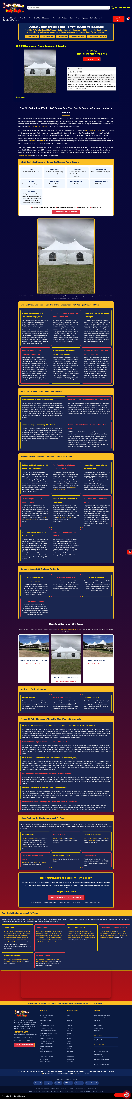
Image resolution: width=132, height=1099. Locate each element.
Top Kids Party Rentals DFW (101, 1064)
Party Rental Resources (11, 20)
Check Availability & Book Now (66, 212)
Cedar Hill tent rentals (79, 933)
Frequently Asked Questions (102, 1017)
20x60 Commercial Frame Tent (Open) (33, 660)
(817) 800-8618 (98, 1003)
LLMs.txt (101, 1091)
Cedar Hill (105, 838)
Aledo (68, 1015)
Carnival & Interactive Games (48, 1033)
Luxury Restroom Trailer (46, 1046)
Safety (66, 1091)
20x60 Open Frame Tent (66, 577)
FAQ (52, 1091)
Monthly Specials (99, 1028)
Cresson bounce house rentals (53, 940)
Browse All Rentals (45, 1061)
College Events (98, 1054)
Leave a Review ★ (91, 1083)
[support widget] (126, 1095)
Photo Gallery (98, 1025)
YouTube (58, 1083)
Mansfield (37, 838)
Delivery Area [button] (74, 18)
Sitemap (95, 1091)
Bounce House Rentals (46, 1015)
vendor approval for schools (65, 517)
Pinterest (79, 1083)
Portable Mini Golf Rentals (47, 1041)
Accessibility (87, 1091)
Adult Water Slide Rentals (101, 1062)
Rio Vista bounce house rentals (47, 942)
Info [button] (29, 18)
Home (5, 18)
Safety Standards (96, 18)
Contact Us (97, 1020)
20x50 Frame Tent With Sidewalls (66, 678)
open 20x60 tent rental (93, 130)
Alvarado (71, 838)
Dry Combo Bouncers (46, 1023)
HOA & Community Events (101, 1051)
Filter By (23, 18)
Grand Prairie (91, 840)
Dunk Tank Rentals (45, 1036)
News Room (97, 1030)
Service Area (45, 1091)
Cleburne (61, 838)
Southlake (70, 1051)
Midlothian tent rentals (75, 931)
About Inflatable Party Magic (102, 1015)
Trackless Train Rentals (46, 1038)
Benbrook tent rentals (23, 933)
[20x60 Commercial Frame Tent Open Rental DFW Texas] (33, 646)
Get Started (123, 1095)
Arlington (31, 838)
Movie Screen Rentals (46, 1051)
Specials (85, 18)
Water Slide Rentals (45, 1017)
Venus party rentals (56, 935)
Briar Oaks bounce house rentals (45, 959)
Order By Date (118, 19)
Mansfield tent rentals (10, 933)
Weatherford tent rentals (107, 931)
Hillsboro (55, 859)
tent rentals (33, 919)
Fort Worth (25, 838)
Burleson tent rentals (42, 931)
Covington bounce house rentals (86, 937)
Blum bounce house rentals (16, 961)
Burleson (55, 838)
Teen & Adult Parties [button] (60, 18)
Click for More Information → (34, 664)
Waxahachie (93, 838)
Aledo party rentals (110, 933)
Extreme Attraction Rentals (48, 1030)
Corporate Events (99, 1049)
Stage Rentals (44, 1048)
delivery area (60, 809)
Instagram (48, 1083)
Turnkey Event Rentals (100, 1056)
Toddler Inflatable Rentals (47, 1054)
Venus (68, 1054)
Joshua (69, 1041)
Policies (72, 1091)
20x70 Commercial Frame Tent (98, 660)
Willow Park (37, 862)
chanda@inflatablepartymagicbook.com (25, 1034)
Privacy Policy (79, 1091)
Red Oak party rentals (82, 935)
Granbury (33, 141)
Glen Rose (70, 1030)
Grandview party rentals (43, 935)
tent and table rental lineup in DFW (69, 629)
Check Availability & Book (24, 1045)
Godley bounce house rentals (44, 937)
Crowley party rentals (14, 937)
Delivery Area (97, 1023)
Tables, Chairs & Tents (46, 1043)
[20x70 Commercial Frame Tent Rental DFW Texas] (98, 646)
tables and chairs (24, 155)
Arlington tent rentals (24, 931)
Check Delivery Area (92, 59)
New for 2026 (44, 1059)
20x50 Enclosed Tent (97, 577)
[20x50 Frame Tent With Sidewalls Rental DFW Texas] (66, 654)
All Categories (37, 1091)
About (61, 1091)
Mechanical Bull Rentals (46, 1028)
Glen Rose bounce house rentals (114, 935)
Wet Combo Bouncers (46, 1020)
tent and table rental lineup (38, 126)
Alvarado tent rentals (42, 933)
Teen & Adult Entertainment (102, 1059)
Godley (69, 1033)
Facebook (38, 1083)
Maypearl (69, 1046)
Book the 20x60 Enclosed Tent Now (66, 897)
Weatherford (25, 862)
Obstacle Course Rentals (47, 1025)
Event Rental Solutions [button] (42, 18)
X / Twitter (68, 1083)
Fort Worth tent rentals (10, 931)
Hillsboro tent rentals (10, 959)
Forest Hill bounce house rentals (17, 942)
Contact (56, 1091)
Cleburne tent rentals (55, 931)
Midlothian (87, 838)
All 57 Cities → (71, 1061)
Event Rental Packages (35, 601)
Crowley (43, 141)
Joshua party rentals (55, 933)
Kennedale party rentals (11, 935)
